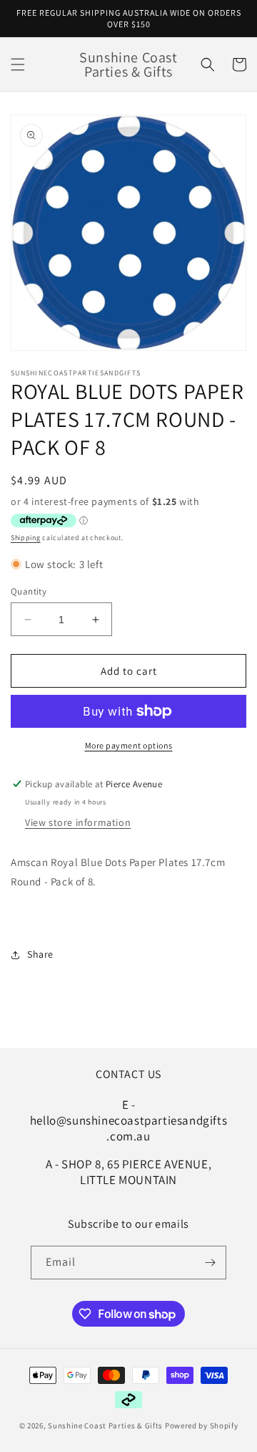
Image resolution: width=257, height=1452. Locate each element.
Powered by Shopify (201, 1425)
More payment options (129, 745)
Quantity (28, 591)
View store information (78, 822)
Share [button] (40, 954)
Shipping (26, 537)
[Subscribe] (210, 1262)
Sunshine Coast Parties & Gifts (105, 1425)
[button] (18, 64)
